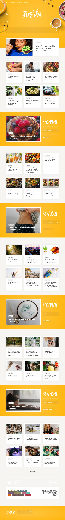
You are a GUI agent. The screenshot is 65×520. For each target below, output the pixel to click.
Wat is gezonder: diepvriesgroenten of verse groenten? (50, 462)
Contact (42, 512)
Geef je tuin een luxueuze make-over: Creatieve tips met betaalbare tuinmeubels (32, 353)
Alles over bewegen (47, 229)
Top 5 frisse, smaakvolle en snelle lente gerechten (32, 102)
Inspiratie (12, 2)
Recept (10, 132)
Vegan (28, 492)
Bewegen (26, 2)
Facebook (56, 512)
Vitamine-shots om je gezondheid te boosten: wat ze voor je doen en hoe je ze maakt (32, 170)
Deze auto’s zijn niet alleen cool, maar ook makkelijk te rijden (31, 261)
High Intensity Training (17, 495)
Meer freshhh (32, 471)
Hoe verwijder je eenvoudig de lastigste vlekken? (32, 439)
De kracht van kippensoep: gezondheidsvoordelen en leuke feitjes (32, 194)
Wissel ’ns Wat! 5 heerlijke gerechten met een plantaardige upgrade (45, 48)
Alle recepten (46, 137)
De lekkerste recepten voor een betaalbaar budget (50, 377)
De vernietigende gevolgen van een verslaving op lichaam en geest (31, 78)
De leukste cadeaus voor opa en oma (13, 376)
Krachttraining (22, 490)
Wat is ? (13, 482)
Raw (9, 495)
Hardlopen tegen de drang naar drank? (13, 260)
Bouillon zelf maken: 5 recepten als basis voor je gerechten (14, 169)
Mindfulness (18, 492)
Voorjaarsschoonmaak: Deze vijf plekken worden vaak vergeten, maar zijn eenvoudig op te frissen (50, 285)
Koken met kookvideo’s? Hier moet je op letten (32, 461)
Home (37, 512)
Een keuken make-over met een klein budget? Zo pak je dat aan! (50, 159)
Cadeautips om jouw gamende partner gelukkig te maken (13, 462)
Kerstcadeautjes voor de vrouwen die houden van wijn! (50, 439)
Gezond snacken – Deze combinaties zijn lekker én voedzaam (50, 78)
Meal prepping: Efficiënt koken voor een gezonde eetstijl (50, 193)
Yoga (24, 492)
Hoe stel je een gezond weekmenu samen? (14, 438)
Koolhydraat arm (13, 490)
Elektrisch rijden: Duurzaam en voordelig (32, 376)
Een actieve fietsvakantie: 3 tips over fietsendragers (49, 102)
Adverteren (48, 512)
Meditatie (11, 492)
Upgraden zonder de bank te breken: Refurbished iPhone (49, 353)
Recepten (19, 2)
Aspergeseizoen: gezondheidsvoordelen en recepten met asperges (14, 102)
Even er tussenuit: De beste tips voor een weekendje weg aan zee (32, 284)
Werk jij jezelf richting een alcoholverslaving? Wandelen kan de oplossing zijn (14, 353)
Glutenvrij (28, 495)
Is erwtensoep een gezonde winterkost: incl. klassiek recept (13, 193)
